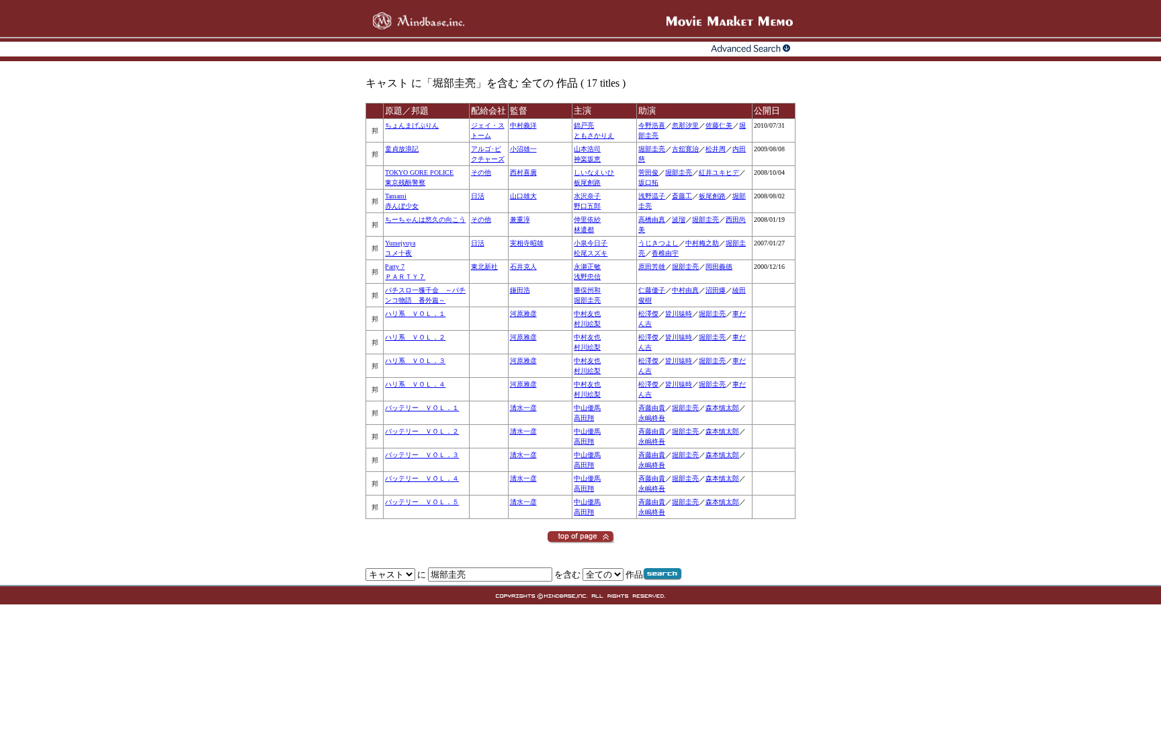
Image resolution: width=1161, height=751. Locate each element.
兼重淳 (520, 219)
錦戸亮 (584, 125)
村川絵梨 (587, 323)
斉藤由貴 (651, 407)
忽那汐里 (685, 125)
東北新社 (484, 266)
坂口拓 (648, 182)
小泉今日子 (590, 243)
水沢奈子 (587, 196)
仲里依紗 (587, 219)
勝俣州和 (587, 290)
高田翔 (584, 418)
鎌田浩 (520, 290)
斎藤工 (682, 196)
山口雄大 (523, 196)
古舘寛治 (685, 149)
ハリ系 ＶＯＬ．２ (415, 337)
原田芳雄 (651, 266)
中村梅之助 (702, 243)
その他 (481, 172)
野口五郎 (587, 206)
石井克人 (523, 266)
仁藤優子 (651, 290)
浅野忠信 (587, 276)
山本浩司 (587, 149)
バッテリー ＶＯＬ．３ (422, 455)
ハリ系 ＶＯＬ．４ (415, 384)
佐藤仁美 (718, 125)
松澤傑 (648, 313)
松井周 (715, 149)
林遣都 (584, 229)
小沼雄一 (523, 149)
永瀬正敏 (587, 266)
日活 (477, 196)
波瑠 (678, 219)
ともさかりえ (594, 135)
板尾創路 (587, 182)
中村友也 (587, 313)
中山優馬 (587, 407)
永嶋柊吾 (651, 418)
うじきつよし (658, 243)
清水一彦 (523, 407)
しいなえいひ (594, 172)
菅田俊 (648, 172)
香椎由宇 (665, 253)
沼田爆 (715, 290)
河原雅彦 (523, 313)
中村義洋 (523, 125)
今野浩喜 (651, 125)
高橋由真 (651, 219)
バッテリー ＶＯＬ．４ (422, 478)
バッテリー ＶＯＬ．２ (422, 431)
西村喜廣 (523, 172)
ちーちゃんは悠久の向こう (425, 219)
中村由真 (685, 290)
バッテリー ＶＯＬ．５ (422, 502)
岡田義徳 (718, 266)
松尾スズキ (590, 253)
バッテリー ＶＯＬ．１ (422, 407)
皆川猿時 (678, 313)
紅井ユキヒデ (719, 172)
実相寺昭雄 (527, 243)
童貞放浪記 (402, 149)
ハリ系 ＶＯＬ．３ (415, 360)
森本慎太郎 (722, 407)
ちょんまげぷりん (412, 125)
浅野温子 (651, 196)
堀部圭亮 (651, 149)
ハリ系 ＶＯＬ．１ (415, 313)
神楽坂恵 (587, 159)
